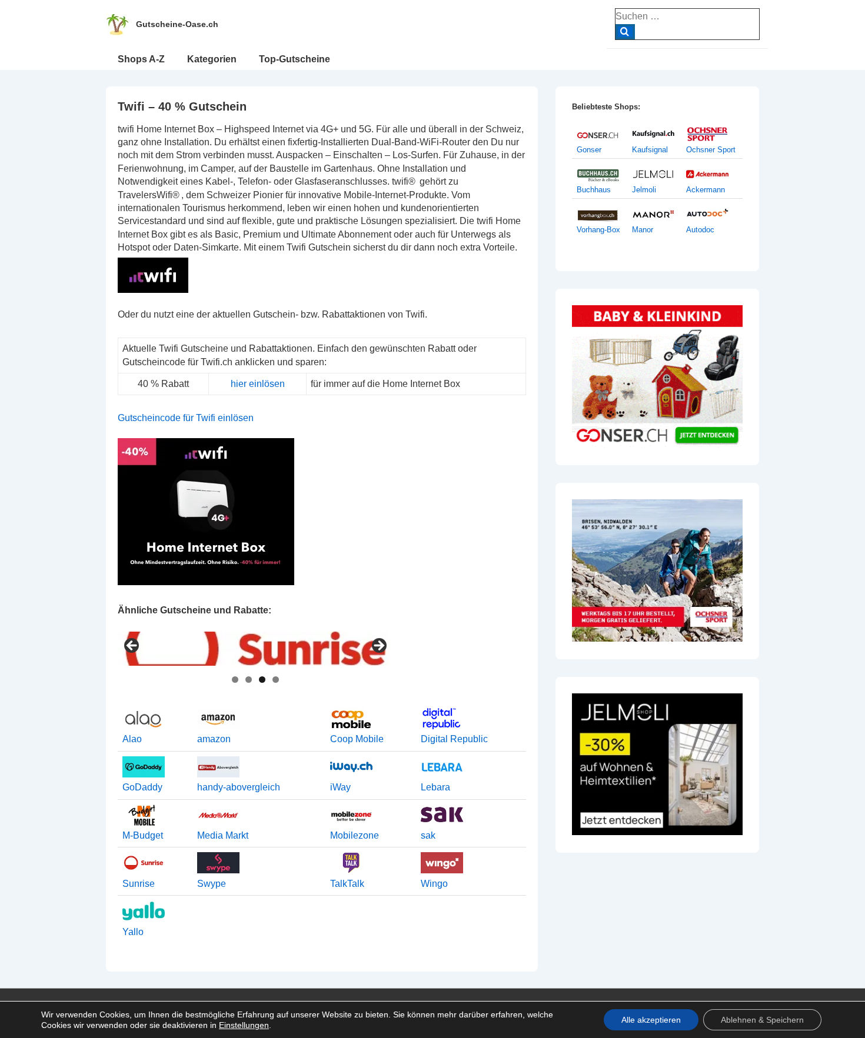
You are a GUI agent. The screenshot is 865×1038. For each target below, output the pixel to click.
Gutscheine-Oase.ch (177, 24)
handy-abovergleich (238, 787)
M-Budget (142, 835)
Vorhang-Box (598, 229)
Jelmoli (644, 189)
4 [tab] (275, 679)
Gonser (589, 149)
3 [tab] (262, 679)
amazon (214, 739)
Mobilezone (354, 835)
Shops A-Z (141, 59)
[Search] (625, 31)
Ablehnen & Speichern (762, 1019)
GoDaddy (142, 787)
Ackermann (705, 189)
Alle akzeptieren (651, 1019)
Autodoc (700, 229)
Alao (132, 739)
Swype (211, 884)
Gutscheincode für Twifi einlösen (186, 418)
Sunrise (138, 884)
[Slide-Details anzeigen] (255, 649)
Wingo (434, 884)
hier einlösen (258, 384)
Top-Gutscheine (294, 59)
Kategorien (212, 59)
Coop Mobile (357, 739)
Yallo (133, 932)
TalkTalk (347, 884)
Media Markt (222, 835)
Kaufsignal (650, 149)
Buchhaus (594, 189)
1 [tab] (235, 679)
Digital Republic (454, 739)
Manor (642, 229)
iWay (340, 787)
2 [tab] (248, 679)
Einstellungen (244, 1025)
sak (428, 835)
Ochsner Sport (711, 149)
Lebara (435, 787)
